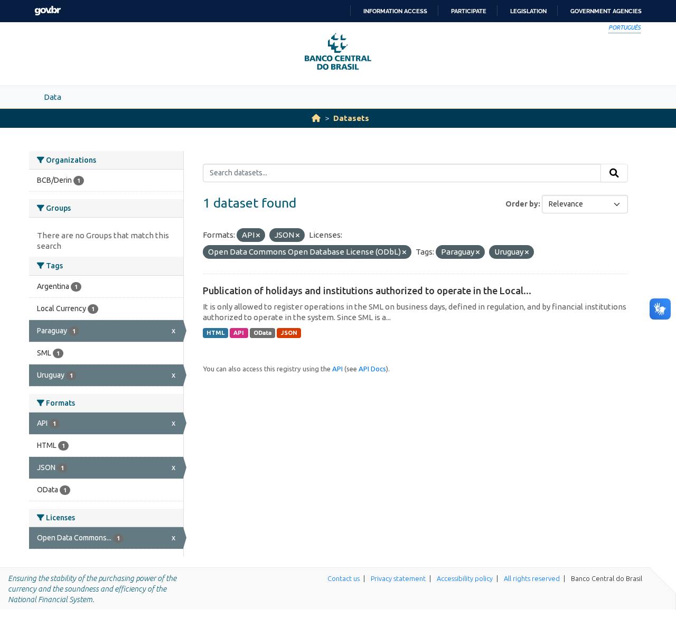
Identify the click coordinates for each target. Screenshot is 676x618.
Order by (521, 204)
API (238, 333)
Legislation (528, 11)
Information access (395, 11)
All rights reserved (532, 578)
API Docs (372, 368)
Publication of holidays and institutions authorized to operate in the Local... (367, 290)
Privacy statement (398, 578)
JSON (289, 333)
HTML (215, 333)
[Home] (316, 118)
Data (52, 96)
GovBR (47, 11)
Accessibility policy (465, 578)
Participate (468, 11)
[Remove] (258, 235)
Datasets (351, 118)
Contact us (343, 578)
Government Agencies (606, 11)
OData (262, 333)
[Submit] (614, 173)
